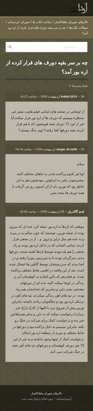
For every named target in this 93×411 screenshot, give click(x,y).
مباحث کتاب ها (42, 22)
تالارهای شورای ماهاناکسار (71, 22)
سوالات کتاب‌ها (78, 28)
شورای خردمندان (19, 22)
